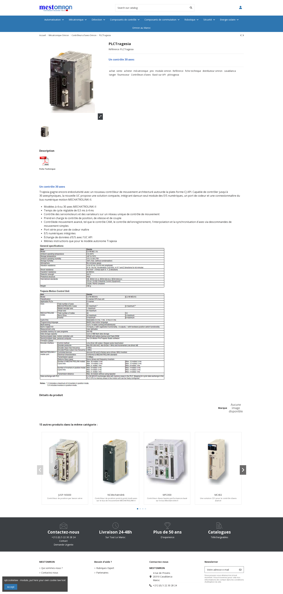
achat (112, 70)
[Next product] (243, 35)
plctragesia (173, 74)
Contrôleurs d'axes (141, 74)
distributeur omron (212, 70)
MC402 (218, 494)
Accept (10, 586)
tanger (112, 74)
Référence (114, 49)
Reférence (178, 70)
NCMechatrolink (115, 494)
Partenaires (102, 572)
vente (119, 70)
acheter (128, 70)
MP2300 (167, 494)
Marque (222, 407)
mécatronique (140, 70)
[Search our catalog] (191, 7)
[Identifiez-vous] (241, 8)
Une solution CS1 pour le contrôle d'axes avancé (218, 499)
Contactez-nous (49, 572)
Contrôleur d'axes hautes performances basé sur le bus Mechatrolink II (167, 499)
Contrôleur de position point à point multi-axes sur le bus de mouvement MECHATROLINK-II (116, 499)
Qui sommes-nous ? (52, 568)
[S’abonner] (240, 569)
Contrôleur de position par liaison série (64, 498)
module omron (163, 70)
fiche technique (193, 70)
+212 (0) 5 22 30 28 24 (165, 585)
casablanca (230, 70)
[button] (137, 508)
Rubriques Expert (105, 568)
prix (152, 70)
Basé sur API (159, 74)
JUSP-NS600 (64, 494)
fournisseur (123, 74)
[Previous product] (241, 35)
